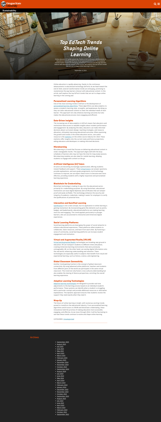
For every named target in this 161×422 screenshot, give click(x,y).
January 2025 (61, 360)
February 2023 (62, 410)
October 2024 (62, 367)
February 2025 (62, 358)
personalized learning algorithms (66, 106)
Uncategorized (68, 319)
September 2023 (63, 396)
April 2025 (60, 353)
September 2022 (63, 414)
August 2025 (61, 344)
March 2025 (61, 356)
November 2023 (62, 392)
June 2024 (60, 376)
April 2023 (60, 405)
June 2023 (60, 403)
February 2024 (62, 385)
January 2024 (61, 387)
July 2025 (60, 346)
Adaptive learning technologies (65, 284)
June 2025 (60, 349)
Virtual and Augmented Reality (65, 242)
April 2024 (60, 380)
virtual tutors (86, 169)
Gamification (58, 206)
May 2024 (60, 378)
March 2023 (61, 408)
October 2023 (62, 394)
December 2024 (62, 362)
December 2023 (62, 389)
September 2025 (63, 342)
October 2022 (62, 412)
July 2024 (60, 374)
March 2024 (61, 383)
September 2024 (63, 369)
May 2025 (60, 351)
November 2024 (62, 365)
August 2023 (61, 399)
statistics (68, 137)
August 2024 (61, 371)
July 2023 (60, 401)
